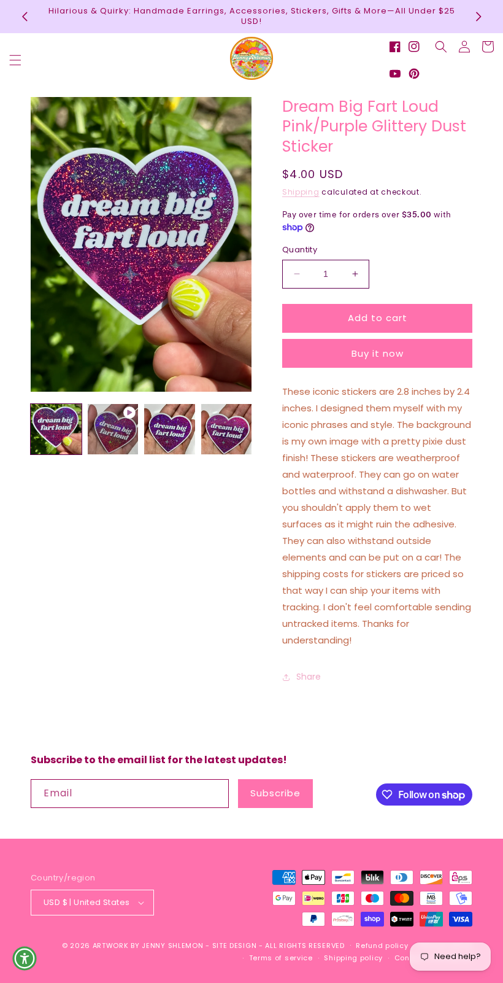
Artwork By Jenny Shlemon (148, 945)
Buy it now (377, 353)
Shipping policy (353, 958)
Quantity (299, 249)
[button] (15, 60)
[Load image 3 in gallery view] (226, 429)
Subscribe (275, 793)
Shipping (301, 192)
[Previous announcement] (24, 16)
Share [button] (308, 676)
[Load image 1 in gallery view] (56, 429)
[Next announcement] (478, 16)
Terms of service (281, 958)
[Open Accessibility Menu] (24, 958)
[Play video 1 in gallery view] (113, 429)
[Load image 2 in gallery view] (169, 429)
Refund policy (382, 945)
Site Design (234, 945)
